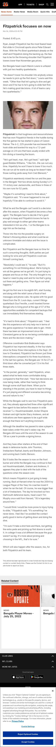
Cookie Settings (28, 726)
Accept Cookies (28, 742)
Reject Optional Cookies (28, 734)
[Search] (47, 4)
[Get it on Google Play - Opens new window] (37, 678)
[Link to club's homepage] (5, 3)
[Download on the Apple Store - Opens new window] (18, 677)
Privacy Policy (18, 721)
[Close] (53, 691)
